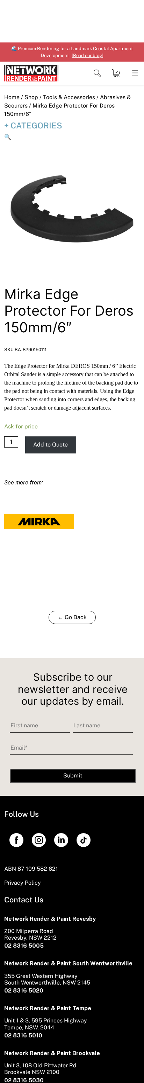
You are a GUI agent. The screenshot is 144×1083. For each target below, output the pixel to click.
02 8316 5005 (24, 945)
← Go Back (72, 617)
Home (12, 97)
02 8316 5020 (23, 990)
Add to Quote (50, 444)
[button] (7, 137)
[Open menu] (134, 73)
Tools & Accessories (69, 97)
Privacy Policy (22, 882)
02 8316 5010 (23, 1035)
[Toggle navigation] (97, 73)
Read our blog (87, 55)
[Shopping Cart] (116, 73)
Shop (31, 97)
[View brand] (39, 521)
